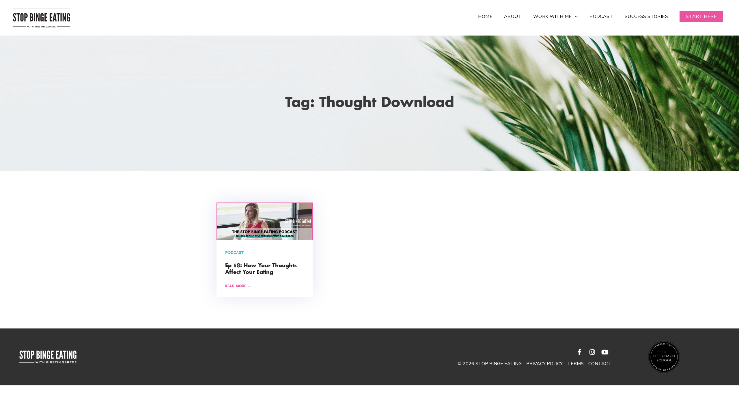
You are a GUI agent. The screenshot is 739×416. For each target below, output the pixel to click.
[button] (701, 16)
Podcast (234, 253)
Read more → (238, 286)
